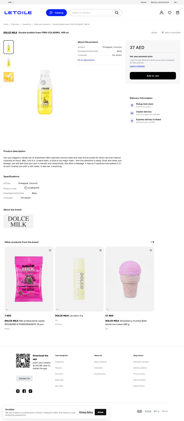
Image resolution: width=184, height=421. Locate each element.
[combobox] (85, 12)
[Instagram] (18, 391)
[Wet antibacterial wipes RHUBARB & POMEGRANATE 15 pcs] (29, 279)
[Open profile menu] (161, 12)
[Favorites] (169, 12)
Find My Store (100, 374)
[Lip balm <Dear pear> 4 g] (79, 279)
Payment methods (140, 362)
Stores (143, 2)
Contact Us (24, 378)
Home (5, 24)
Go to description (86, 60)
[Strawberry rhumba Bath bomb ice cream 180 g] (129, 279)
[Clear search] (106, 12)
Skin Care (59, 374)
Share (154, 32)
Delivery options (140, 368)
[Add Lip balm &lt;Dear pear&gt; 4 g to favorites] (100, 250)
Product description (14, 151)
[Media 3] (8, 77)
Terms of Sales (139, 380)
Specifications (11, 176)
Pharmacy (15, 24)
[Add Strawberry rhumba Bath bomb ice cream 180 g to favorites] (150, 250)
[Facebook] (24, 391)
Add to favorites (173, 32)
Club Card (98, 368)
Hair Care (59, 386)
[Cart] (177, 12)
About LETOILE (100, 362)
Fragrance (59, 362)
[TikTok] (30, 391)
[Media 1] (8, 47)
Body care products (42, 24)
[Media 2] (8, 62)
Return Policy (139, 386)
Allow (100, 412)
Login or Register (137, 66)
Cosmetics (27, 24)
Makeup (58, 368)
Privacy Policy (86, 412)
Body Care (59, 380)
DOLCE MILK (10, 32)
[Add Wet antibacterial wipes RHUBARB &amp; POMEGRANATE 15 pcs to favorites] (50, 250)
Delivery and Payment (160, 2)
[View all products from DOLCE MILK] (152, 242)
